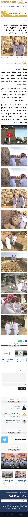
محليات (18, 6)
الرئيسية (24, 6)
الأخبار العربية (10, 6)
